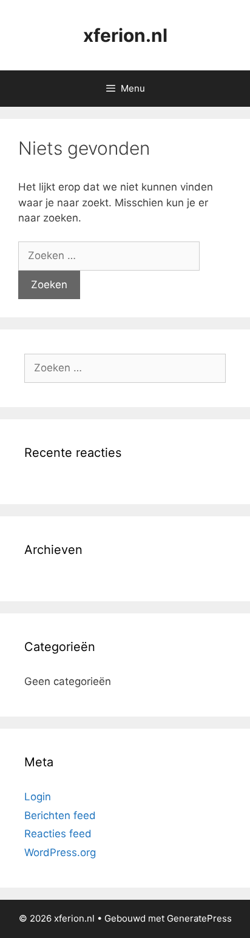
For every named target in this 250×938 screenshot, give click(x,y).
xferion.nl (125, 35)
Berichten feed (60, 815)
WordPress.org (60, 852)
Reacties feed (58, 834)
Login (37, 797)
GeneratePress (199, 918)
